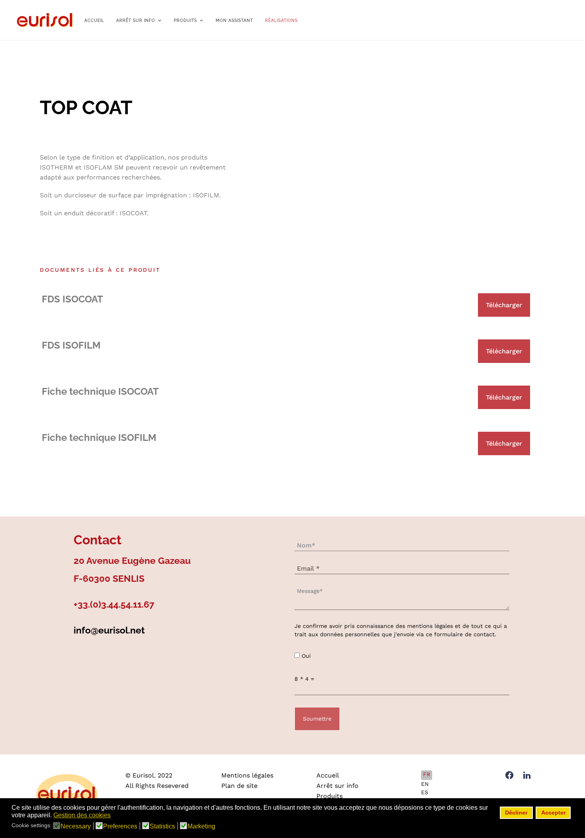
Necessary (75, 826)
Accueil (94, 20)
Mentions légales (247, 775)
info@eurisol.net (109, 630)
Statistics (162, 826)
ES (424, 792)
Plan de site (239, 785)
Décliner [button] (516, 812)
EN (425, 784)
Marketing (201, 826)
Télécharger (504, 305)
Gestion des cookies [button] (82, 815)
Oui (306, 656)
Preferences (120, 826)
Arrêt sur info (135, 20)
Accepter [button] (553, 812)
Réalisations (281, 20)
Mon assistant (234, 20)
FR (426, 774)
